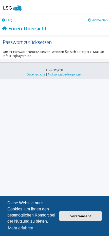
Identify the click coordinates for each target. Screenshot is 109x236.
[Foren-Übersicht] (12, 6)
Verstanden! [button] (80, 216)
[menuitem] (6, 20)
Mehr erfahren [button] (20, 228)
